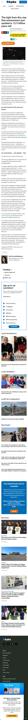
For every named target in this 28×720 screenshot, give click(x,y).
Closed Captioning (6, 681)
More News (5, 518)
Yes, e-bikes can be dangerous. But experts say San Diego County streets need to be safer (14, 445)
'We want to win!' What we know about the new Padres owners (13, 464)
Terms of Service (6, 672)
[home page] (11, 2)
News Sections (15, 8)
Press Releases (6, 665)
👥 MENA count (7, 277)
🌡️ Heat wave (6, 275)
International (20, 6)
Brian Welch (20, 98)
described (9, 86)
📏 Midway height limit (9, 272)
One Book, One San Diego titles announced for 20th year (13, 365)
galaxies (18, 91)
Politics (2, 621)
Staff (4, 670)
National (11, 6)
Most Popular (5, 425)
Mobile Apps (5, 662)
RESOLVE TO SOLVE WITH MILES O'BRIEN (12, 419)
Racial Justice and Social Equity (7, 591)
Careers (4, 657)
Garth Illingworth (5, 215)
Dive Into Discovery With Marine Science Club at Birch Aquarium (13, 392)
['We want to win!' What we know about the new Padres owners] (14, 527)
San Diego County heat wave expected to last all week (13, 451)
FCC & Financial (6, 660)
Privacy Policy (6, 667)
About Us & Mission (7, 653)
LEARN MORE (12, 716)
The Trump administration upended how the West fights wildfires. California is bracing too (13, 470)
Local (4, 6)
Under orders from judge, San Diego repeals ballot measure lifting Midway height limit (13, 457)
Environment (3, 562)
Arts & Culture (4, 535)
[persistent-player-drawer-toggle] (26, 718)
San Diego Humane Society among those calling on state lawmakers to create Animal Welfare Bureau (13, 625)
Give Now (23, 2)
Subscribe (14, 326)
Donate (14, 511)
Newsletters (5, 655)
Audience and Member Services (9, 678)
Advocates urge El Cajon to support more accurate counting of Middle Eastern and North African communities (13, 595)
